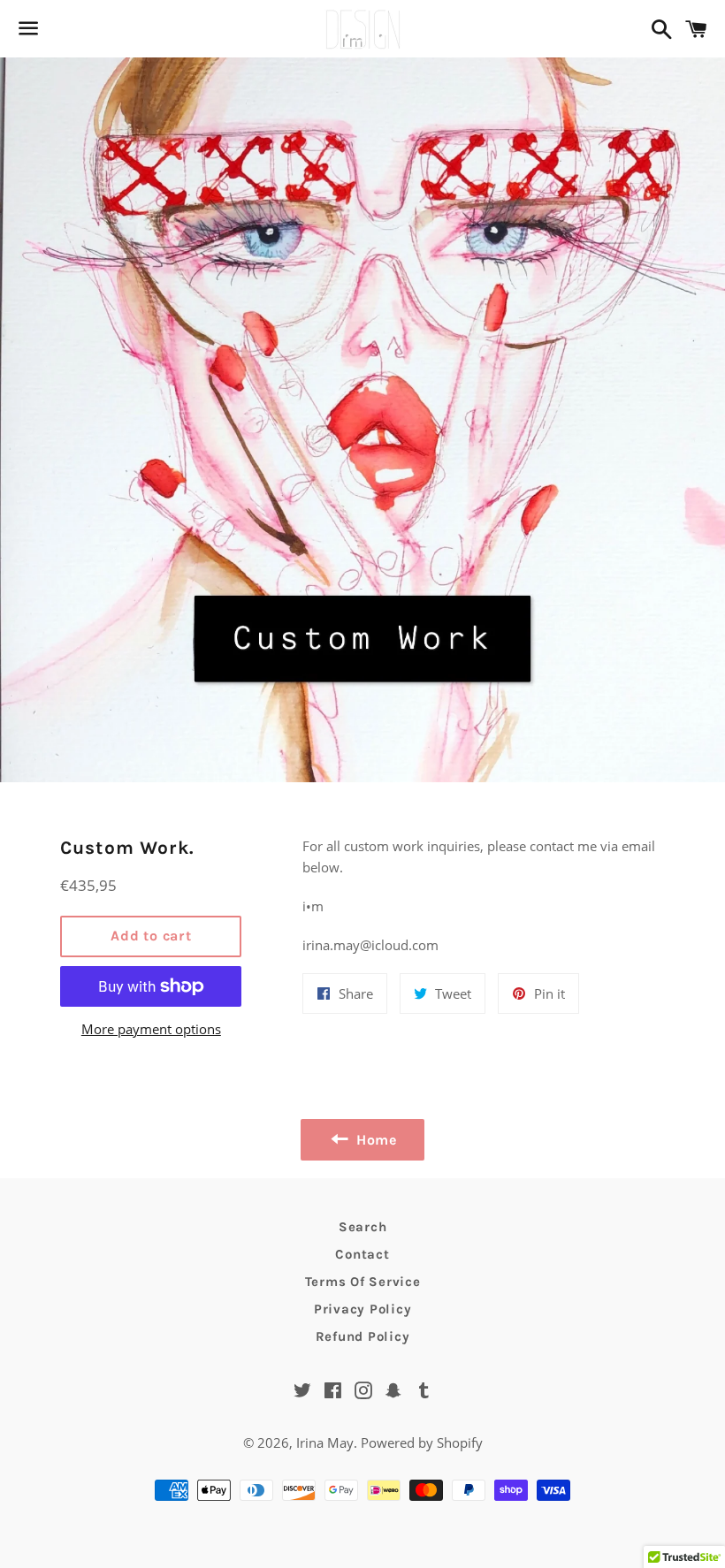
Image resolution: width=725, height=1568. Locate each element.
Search (363, 1227)
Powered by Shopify (422, 1442)
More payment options (151, 1029)
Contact (362, 1254)
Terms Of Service (363, 1282)
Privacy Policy (363, 1309)
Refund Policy (363, 1336)
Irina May (325, 1442)
